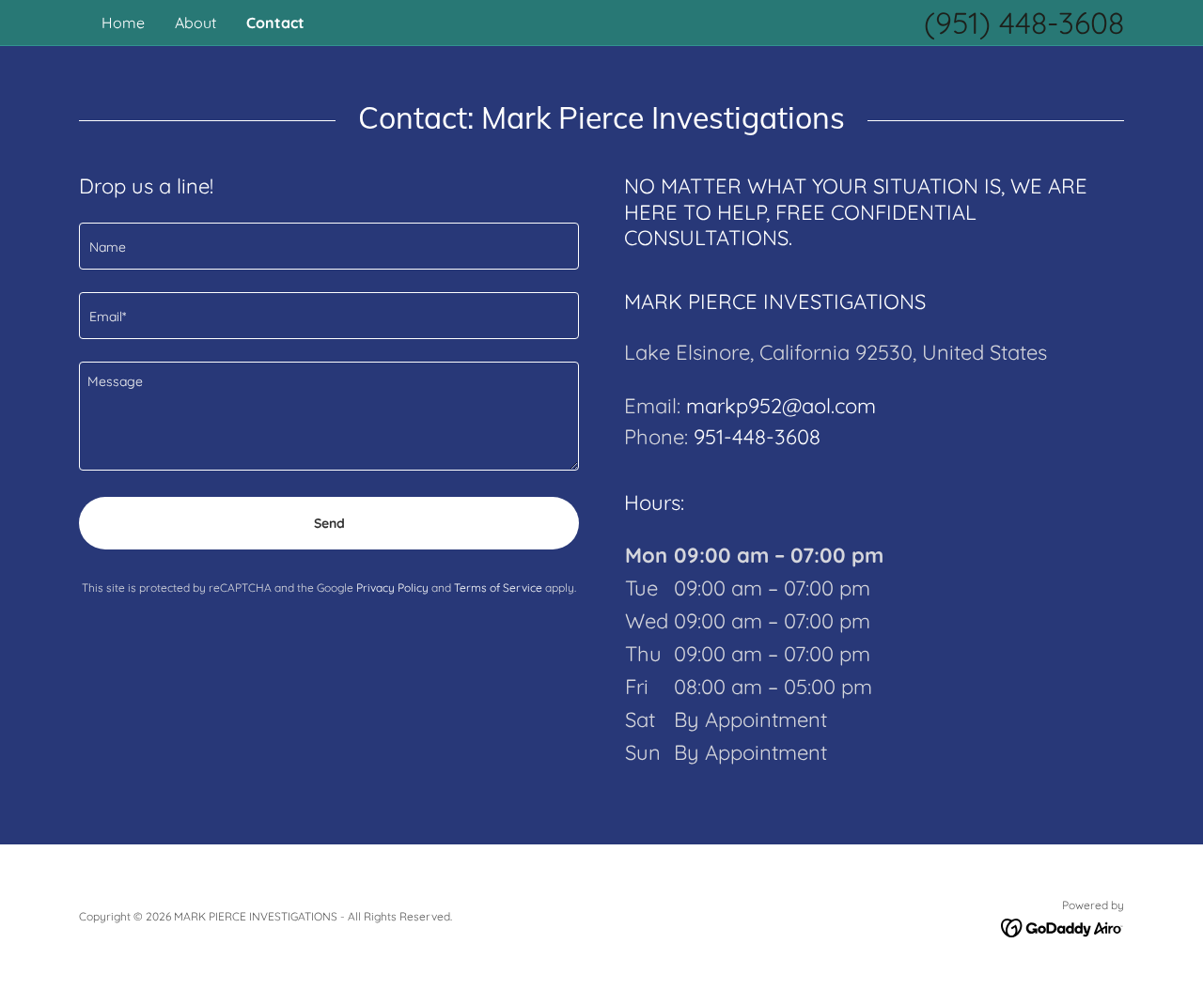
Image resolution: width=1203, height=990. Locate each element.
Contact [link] (275, 22)
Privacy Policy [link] (392, 587)
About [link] (195, 22)
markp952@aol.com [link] (781, 406)
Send (329, 523)
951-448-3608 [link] (757, 437)
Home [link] (123, 22)
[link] (1062, 927)
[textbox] (329, 246)
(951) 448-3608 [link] (1024, 22)
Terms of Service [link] (498, 587)
